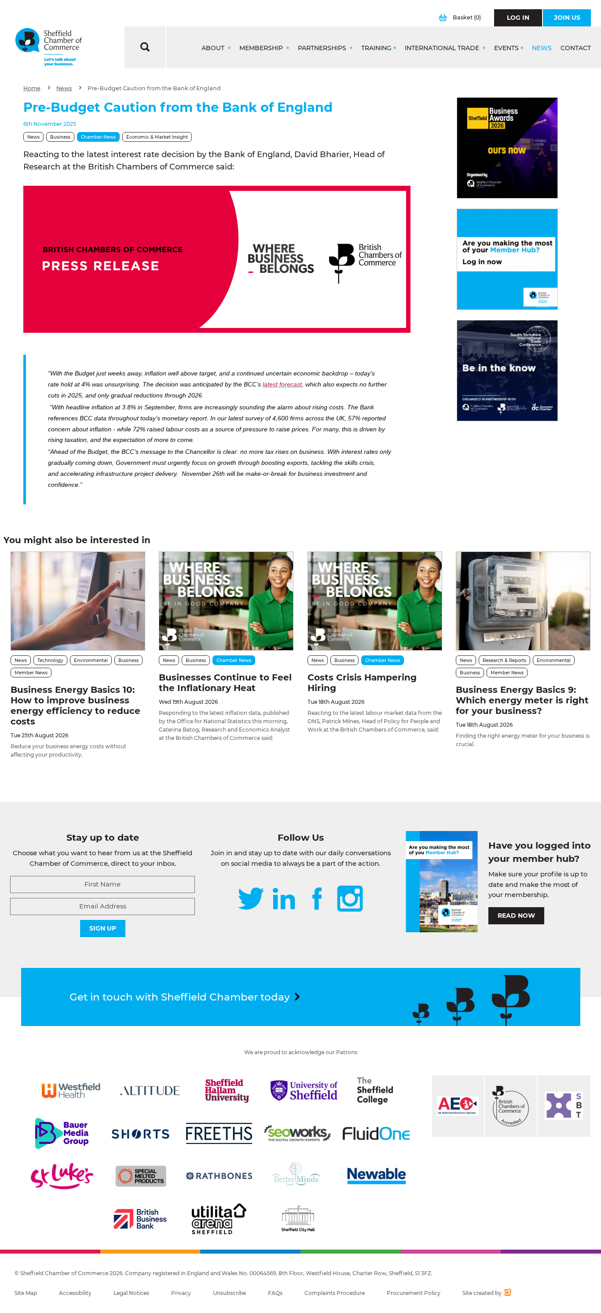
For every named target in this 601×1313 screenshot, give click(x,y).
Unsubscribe (229, 1293)
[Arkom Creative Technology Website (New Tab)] (507, 1293)
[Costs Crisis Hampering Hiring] (375, 601)
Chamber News (98, 137)
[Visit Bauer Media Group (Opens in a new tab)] (62, 1133)
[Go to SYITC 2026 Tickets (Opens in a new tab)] (507, 370)
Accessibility (75, 1293)
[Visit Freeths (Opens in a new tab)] (219, 1133)
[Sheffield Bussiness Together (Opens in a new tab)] (564, 1106)
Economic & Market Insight (157, 137)
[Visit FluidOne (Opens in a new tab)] (376, 1133)
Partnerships (323, 48)
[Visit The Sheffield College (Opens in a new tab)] (374, 1090)
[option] (216, 259)
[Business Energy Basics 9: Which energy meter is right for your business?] (523, 601)
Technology (50, 660)
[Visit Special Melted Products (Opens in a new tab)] (140, 1176)
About (214, 48)
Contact (576, 48)
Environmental (91, 660)
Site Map (26, 1293)
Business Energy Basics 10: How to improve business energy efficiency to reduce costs (75, 705)
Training (376, 48)
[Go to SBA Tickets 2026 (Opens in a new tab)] (507, 148)
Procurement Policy (413, 1293)
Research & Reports (504, 660)
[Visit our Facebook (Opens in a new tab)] (317, 899)
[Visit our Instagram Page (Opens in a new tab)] (350, 899)
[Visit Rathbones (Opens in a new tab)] (219, 1176)
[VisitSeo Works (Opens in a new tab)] (297, 1133)
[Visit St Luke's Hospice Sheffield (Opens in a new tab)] (62, 1176)
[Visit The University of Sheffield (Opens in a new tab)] (304, 1090)
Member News (31, 673)
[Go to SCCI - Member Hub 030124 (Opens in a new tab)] (507, 259)
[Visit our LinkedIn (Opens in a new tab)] (284, 899)
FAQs (275, 1293)
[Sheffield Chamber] (48, 47)
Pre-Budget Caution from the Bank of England (154, 88)
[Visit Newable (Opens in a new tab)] (376, 1176)
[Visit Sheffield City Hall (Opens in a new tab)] (297, 1218)
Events (506, 48)
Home (31, 88)
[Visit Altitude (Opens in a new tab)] (150, 1090)
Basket (467, 17)
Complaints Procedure (334, 1293)
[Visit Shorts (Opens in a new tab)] (140, 1133)
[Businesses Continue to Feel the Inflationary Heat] (226, 601)
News (542, 48)
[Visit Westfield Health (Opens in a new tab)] (71, 1090)
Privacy (181, 1293)
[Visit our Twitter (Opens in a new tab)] (251, 899)
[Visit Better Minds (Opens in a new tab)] (297, 1176)
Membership (262, 48)
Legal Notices (131, 1293)
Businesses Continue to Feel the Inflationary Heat (225, 682)
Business (60, 137)
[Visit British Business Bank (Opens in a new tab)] (140, 1218)
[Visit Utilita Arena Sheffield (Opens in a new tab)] (219, 1218)
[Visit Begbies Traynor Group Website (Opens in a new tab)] (511, 1106)
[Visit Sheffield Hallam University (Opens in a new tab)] (227, 1090)
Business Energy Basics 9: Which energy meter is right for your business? (522, 700)
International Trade (443, 48)
